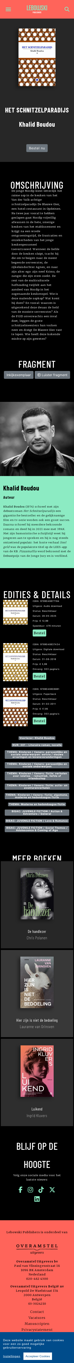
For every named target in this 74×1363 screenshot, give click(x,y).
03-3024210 (37, 1304)
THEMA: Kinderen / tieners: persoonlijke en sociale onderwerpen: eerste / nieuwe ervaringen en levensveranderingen (37, 754)
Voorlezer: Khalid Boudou (37, 737)
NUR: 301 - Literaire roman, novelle (37, 744)
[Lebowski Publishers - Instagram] (30, 1189)
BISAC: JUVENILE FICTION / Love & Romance (37, 820)
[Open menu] (8, 9)
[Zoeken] (67, 9)
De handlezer (37, 931)
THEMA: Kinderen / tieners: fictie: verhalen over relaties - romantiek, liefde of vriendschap (37, 776)
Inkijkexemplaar (19, 375)
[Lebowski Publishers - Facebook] (20, 1189)
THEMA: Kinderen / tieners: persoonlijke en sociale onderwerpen (37, 765)
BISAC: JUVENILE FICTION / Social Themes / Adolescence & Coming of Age (37, 829)
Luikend (37, 1109)
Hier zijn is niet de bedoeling (37, 1020)
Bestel (39, 633)
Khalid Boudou (21, 488)
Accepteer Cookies (37, 1356)
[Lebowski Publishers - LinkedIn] (37, 1199)
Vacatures (37, 1318)
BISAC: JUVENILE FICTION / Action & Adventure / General (37, 812)
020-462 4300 (37, 1279)
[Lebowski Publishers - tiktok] (41, 1189)
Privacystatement (37, 1330)
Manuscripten (37, 1324)
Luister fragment (54, 375)
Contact (37, 1312)
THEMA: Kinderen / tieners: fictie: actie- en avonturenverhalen (37, 786)
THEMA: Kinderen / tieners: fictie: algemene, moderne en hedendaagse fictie (37, 796)
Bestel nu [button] (37, 148)
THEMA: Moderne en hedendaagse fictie (37, 804)
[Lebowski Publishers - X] (52, 1189)
